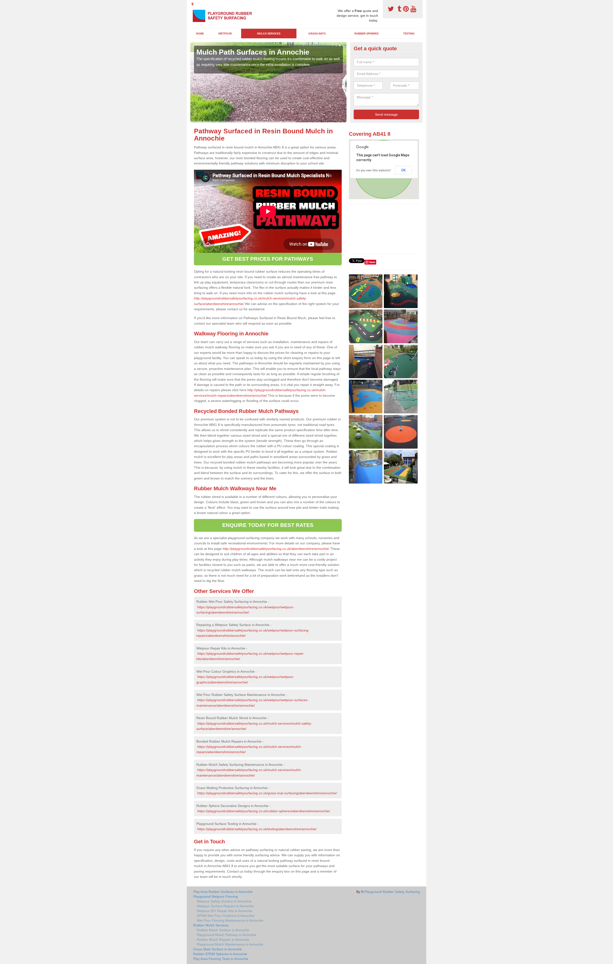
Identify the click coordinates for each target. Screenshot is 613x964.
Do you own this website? (373, 170)
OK (403, 170)
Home (200, 33)
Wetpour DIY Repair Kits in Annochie (224, 911)
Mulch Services (268, 33)
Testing (409, 33)
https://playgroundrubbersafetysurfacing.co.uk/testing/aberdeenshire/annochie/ (257, 829)
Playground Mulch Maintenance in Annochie (230, 944)
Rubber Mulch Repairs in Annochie (223, 939)
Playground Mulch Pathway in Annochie (226, 935)
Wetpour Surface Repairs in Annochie (225, 906)
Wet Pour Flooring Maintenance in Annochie (230, 920)
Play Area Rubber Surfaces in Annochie (223, 892)
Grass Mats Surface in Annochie (217, 949)
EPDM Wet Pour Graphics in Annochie (226, 916)
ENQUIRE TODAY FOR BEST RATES (267, 525)
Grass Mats (317, 33)
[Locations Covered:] (192, 4)
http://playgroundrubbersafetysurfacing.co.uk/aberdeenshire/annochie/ (276, 549)
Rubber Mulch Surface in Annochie (223, 930)
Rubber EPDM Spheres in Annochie (220, 954)
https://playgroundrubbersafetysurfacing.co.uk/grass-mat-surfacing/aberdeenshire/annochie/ (267, 793)
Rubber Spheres (366, 33)
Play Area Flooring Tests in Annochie (220, 959)
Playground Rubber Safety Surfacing (392, 892)
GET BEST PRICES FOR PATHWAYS (267, 259)
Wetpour (225, 33)
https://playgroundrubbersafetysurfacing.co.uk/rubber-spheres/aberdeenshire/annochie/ (263, 811)
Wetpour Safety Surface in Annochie (224, 901)
